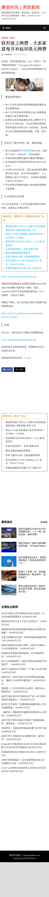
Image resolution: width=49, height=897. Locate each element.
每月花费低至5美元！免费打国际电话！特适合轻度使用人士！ (32, 560)
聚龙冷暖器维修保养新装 (18, 253)
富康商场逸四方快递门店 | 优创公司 (23, 268)
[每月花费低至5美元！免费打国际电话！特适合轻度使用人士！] (8, 557)
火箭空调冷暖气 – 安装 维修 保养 (22, 446)
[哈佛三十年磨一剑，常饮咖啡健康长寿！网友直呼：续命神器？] (8, 572)
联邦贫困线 (27, 150)
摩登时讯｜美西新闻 (20, 7)
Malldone (8, 54)
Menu (8, 28)
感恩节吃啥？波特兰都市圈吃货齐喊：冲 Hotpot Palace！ (32, 544)
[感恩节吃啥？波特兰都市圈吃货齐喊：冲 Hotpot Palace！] (8, 543)
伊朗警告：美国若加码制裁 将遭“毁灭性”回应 (24, 728)
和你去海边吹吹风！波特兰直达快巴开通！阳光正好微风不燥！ (31, 589)
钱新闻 (12, 38)
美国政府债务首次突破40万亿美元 (18, 751)
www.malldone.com (31, 855)
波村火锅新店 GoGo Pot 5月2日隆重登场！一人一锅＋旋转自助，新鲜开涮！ (32, 531)
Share (8, 369)
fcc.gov (27, 357)
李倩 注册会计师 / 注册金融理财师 (23, 256)
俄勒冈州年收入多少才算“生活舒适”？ (20, 621)
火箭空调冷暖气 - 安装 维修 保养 (22, 249)
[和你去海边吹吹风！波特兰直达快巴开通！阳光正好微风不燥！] (8, 586)
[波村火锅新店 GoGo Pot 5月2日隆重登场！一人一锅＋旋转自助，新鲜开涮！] (8, 529)
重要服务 (6, 522)
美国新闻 (4, 38)
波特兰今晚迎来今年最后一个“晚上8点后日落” (24, 669)
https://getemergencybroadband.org (18, 276)
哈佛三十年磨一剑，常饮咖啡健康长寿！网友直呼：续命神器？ (31, 574)
